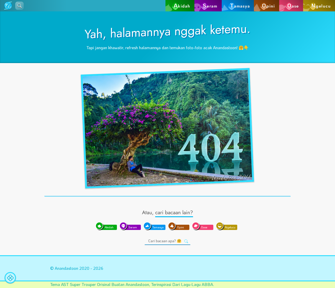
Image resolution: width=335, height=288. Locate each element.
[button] (19, 6)
